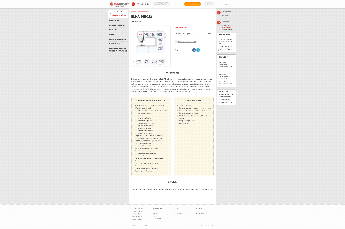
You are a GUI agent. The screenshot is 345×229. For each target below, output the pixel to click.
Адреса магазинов (158, 216)
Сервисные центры (180, 211)
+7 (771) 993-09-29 (138, 208)
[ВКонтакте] (194, 50)
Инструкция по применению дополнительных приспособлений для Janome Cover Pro (224, 74)
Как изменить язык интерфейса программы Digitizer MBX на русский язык (225, 40)
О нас (154, 211)
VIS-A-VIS (211, 226)
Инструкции (178, 213)
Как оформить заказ (202, 213)
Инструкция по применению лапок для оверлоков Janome (225, 83)
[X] (198, 50)
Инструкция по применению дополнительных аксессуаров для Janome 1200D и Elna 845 (225, 64)
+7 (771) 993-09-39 (138, 211)
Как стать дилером (201, 211)
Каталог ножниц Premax (225, 102)
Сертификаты (179, 216)
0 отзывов (209, 34)
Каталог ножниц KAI (224, 99)
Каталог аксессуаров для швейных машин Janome (225, 95)
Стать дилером (157, 218)
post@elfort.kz (136, 214)
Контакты (156, 213)
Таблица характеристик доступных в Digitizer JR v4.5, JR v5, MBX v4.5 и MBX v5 (226, 48)
